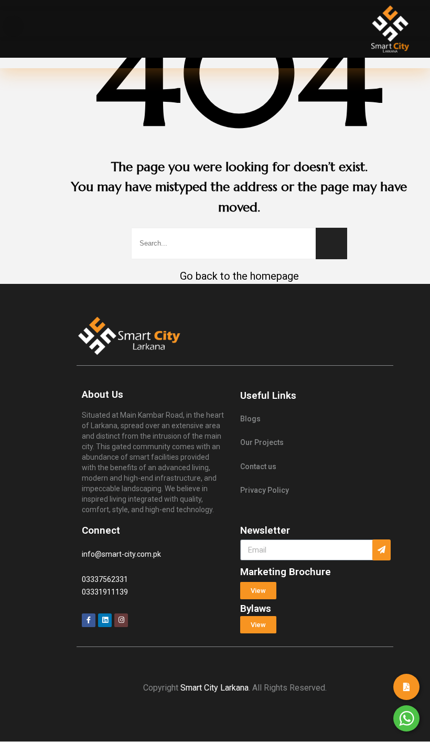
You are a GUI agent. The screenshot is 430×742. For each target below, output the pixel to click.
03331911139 (105, 592)
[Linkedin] (105, 620)
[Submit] (381, 549)
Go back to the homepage (239, 276)
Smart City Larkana (214, 688)
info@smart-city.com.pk (121, 554)
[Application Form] (406, 687)
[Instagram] (121, 620)
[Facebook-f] (88, 620)
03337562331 (105, 579)
